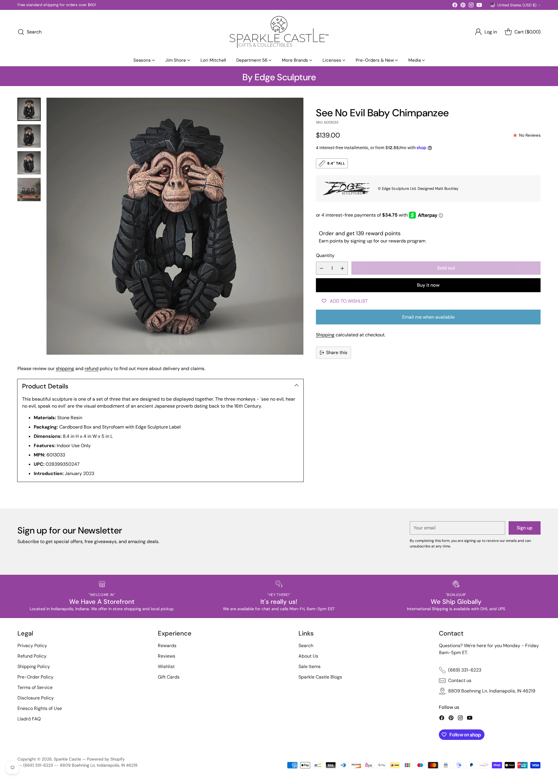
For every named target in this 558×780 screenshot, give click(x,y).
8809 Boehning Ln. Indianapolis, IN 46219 (491, 691)
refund (92, 368)
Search (305, 645)
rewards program (407, 241)
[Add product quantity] (342, 268)
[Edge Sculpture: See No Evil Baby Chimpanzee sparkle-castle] (174, 226)
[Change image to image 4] (29, 189)
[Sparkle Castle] (279, 32)
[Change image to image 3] (29, 162)
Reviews (166, 656)
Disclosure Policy (35, 698)
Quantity (325, 255)
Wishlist (166, 666)
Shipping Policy (33, 666)
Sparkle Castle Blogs (320, 677)
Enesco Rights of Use (39, 708)
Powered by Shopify (106, 759)
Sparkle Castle (67, 759)
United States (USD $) (516, 5)
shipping (65, 368)
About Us (308, 656)
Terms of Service (35, 687)
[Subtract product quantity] (321, 268)
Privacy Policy (32, 645)
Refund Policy (31, 656)
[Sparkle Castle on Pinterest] (463, 6)
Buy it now (428, 285)
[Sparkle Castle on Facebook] (455, 6)
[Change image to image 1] (29, 109)
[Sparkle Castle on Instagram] (471, 6)
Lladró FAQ (29, 719)
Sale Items (309, 666)
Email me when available (428, 317)
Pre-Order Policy (35, 677)
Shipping (325, 335)
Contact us (459, 680)
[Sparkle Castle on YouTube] (479, 6)
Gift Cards (169, 677)
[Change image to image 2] (29, 136)
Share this (336, 352)
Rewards (167, 645)
